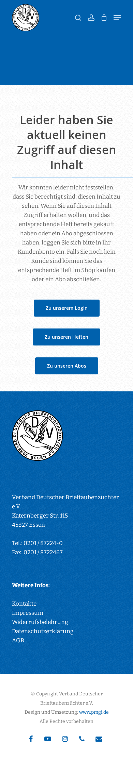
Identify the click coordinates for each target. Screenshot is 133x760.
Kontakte (24, 603)
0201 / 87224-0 (43, 543)
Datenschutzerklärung (43, 631)
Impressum (27, 613)
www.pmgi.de (94, 712)
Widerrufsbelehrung (40, 622)
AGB (18, 640)
